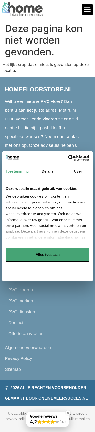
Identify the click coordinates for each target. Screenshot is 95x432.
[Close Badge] (68, 412)
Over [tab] (78, 171)
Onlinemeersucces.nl (63, 398)
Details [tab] (48, 171)
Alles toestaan (48, 254)
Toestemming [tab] (17, 171)
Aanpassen (44, 270)
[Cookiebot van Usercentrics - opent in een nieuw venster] (68, 158)
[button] (87, 9)
